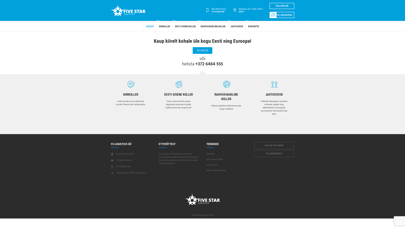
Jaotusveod (274, 94)
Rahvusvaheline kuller (216, 170)
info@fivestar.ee (124, 160)
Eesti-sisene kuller (178, 94)
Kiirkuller (130, 94)
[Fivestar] (202, 199)
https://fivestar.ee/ (125, 154)
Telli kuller (281, 6)
